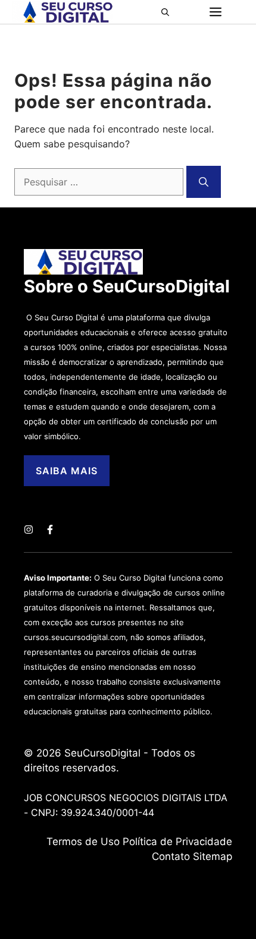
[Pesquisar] (203, 182)
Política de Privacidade (177, 841)
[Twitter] (28, 529)
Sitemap (212, 856)
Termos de (73, 841)
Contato (171, 856)
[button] (169, 12)
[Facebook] (50, 529)
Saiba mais (67, 471)
